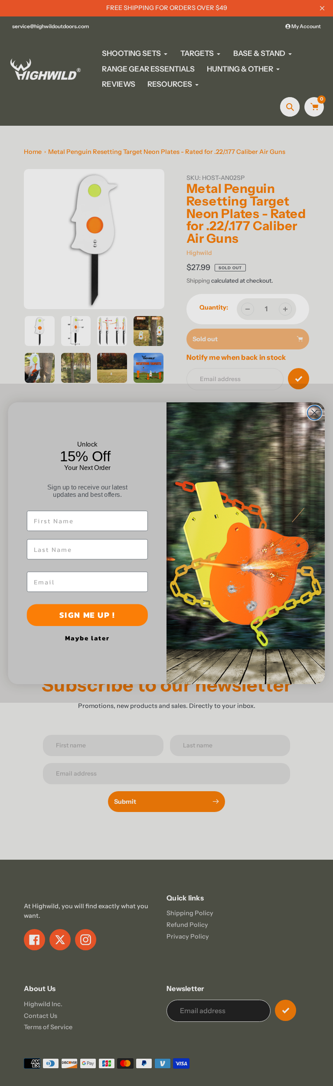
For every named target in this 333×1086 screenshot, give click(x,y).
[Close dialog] (314, 412)
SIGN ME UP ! (87, 615)
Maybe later (87, 637)
